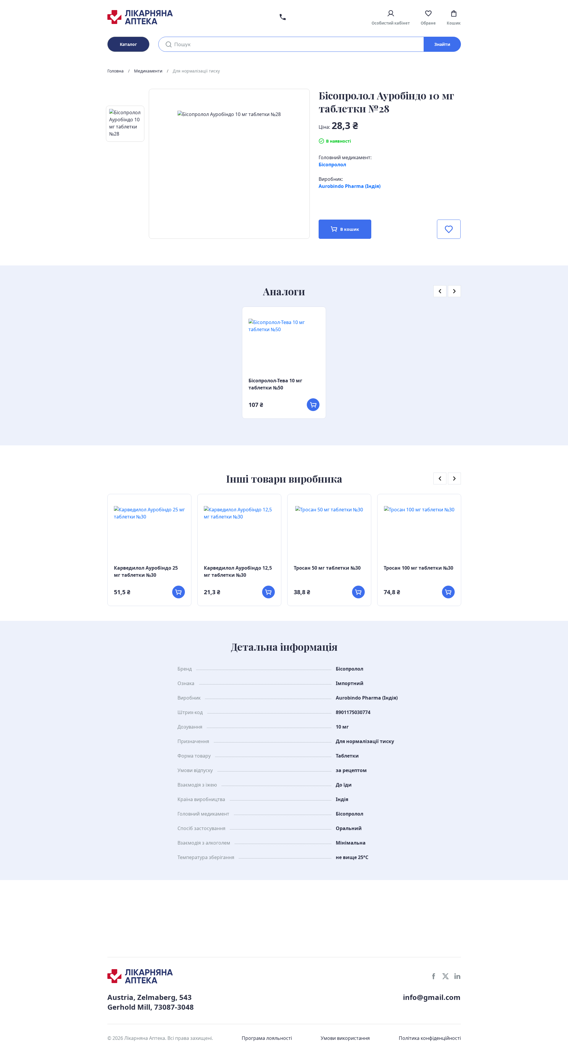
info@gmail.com (432, 997)
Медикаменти (148, 71)
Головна (115, 71)
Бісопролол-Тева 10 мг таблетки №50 (275, 384)
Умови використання (345, 1038)
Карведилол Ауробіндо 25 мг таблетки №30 (146, 571)
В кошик (349, 229)
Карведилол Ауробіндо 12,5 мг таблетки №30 (238, 571)
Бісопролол (332, 164)
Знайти (442, 44)
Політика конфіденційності (430, 1038)
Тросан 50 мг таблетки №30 (327, 568)
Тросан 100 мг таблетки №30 (418, 568)
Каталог (128, 44)
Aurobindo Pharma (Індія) (349, 186)
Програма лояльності (267, 1038)
